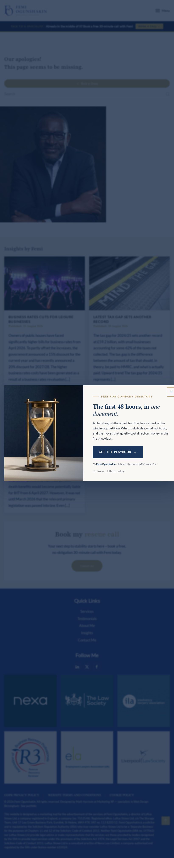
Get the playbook (115, 452)
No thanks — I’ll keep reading (108, 471)
